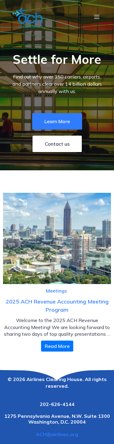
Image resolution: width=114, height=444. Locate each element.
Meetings (56, 291)
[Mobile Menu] (97, 17)
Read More (57, 346)
